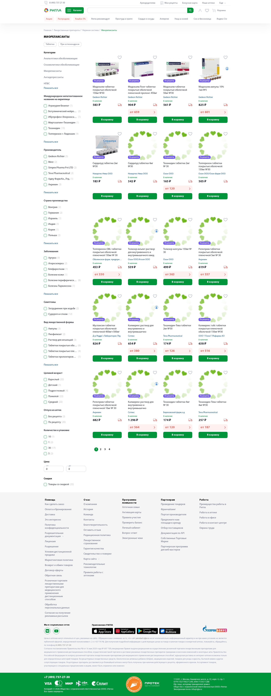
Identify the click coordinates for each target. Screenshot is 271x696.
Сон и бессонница (202, 19)
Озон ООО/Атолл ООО (139, 259)
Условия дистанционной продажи (58, 553)
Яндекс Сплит (223, 19)
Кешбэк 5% (80, 19)
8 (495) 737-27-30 (63, 645)
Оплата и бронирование (58, 509)
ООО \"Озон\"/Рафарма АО (212, 336)
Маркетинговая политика (59, 560)
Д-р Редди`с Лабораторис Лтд (106, 336)
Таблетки (50, 44)
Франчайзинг (168, 509)
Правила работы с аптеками (93, 574)
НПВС (47, 83)
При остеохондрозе (69, 44)
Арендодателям (147, 3)
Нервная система (90, 30)
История (88, 509)
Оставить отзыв (92, 530)
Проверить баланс (132, 523)
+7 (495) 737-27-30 (57, 677)
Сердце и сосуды (146, 19)
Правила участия (131, 517)
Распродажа (63, 19)
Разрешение (51, 546)
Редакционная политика (97, 535)
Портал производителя (173, 514)
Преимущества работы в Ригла (212, 506)
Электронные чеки (132, 538)
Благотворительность (96, 525)
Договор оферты (54, 570)
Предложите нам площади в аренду (171, 521)
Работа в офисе (207, 518)
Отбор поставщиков (172, 528)
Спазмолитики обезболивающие (61, 65)
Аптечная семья (131, 507)
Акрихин (203, 259)
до (70, 466)
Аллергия (164, 19)
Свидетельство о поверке (98, 554)
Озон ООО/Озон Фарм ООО (212, 174)
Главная (47, 30)
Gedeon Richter (100, 97)
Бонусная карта (189, 3)
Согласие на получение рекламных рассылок (57, 614)
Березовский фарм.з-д (174, 412)
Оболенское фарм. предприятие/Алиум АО (113, 259)
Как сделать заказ (54, 504)
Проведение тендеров (173, 504)
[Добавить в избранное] (120, 57)
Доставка (50, 514)
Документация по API (172, 533)
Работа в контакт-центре (213, 523)
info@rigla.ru (196, 689)
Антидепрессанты (54, 77)
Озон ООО (168, 174)
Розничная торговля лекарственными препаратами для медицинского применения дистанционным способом (56, 590)
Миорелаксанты (53, 71)
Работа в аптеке (208, 512)
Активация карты (131, 512)
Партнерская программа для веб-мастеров (174, 548)
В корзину (107, 120)
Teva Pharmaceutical (172, 336)
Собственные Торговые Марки (173, 540)
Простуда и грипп (124, 19)
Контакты (89, 520)
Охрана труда (206, 528)
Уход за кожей (181, 19)
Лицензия (50, 541)
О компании (90, 504)
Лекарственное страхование (92, 542)
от (47, 466)
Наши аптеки (208, 3)
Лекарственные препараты (66, 30)
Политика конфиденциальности (57, 526)
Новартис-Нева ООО (102, 174)
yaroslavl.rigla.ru (142, 638)
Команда (88, 514)
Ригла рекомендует (100, 19)
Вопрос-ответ (129, 533)
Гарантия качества (94, 548)
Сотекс (131, 336)
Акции (49, 19)
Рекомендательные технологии (94, 566)
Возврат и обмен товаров (59, 565)
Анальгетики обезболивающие (60, 58)
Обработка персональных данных (57, 606)
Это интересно (53, 520)
